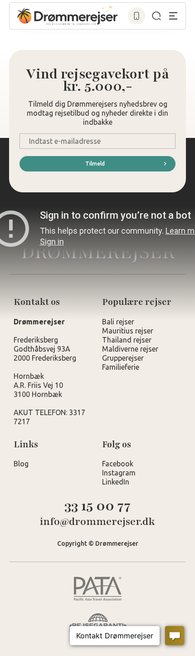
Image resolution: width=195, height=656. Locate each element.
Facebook (117, 464)
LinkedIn (115, 482)
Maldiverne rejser (130, 349)
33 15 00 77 (97, 506)
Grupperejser (123, 358)
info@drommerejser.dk (97, 522)
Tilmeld (95, 163)
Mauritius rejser (127, 331)
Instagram (119, 473)
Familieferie (120, 367)
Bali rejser (118, 322)
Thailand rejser (126, 340)
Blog (21, 464)
